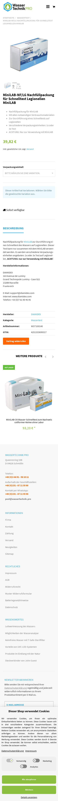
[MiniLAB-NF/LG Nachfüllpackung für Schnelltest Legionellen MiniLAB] (29, 54)
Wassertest (36, 320)
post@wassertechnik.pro (18, 498)
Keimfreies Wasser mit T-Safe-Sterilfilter (25, 640)
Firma (8, 519)
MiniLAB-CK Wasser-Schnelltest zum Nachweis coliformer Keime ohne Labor (29, 421)
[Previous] (45, 357)
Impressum (11, 573)
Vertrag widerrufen (16, 341)
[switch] (9, 760)
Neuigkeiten (11, 547)
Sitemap (9, 553)
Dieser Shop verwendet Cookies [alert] (29, 711)
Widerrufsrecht (12, 586)
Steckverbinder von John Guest (21, 660)
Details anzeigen (29, 797)
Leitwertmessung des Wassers (20, 626)
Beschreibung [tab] (13, 228)
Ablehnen (29, 789)
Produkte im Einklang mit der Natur (22, 653)
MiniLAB (28, 241)
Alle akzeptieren (29, 779)
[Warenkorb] (53, 7)
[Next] (53, 357)
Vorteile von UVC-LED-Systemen (21, 646)
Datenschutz (11, 607)
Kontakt (9, 526)
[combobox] (29, 173)
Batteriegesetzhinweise (16, 600)
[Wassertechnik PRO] (18, 6)
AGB (7, 579)
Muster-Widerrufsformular (18, 593)
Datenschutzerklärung (15, 687)
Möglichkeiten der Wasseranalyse (22, 633)
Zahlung (9, 533)
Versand (30, 149)
